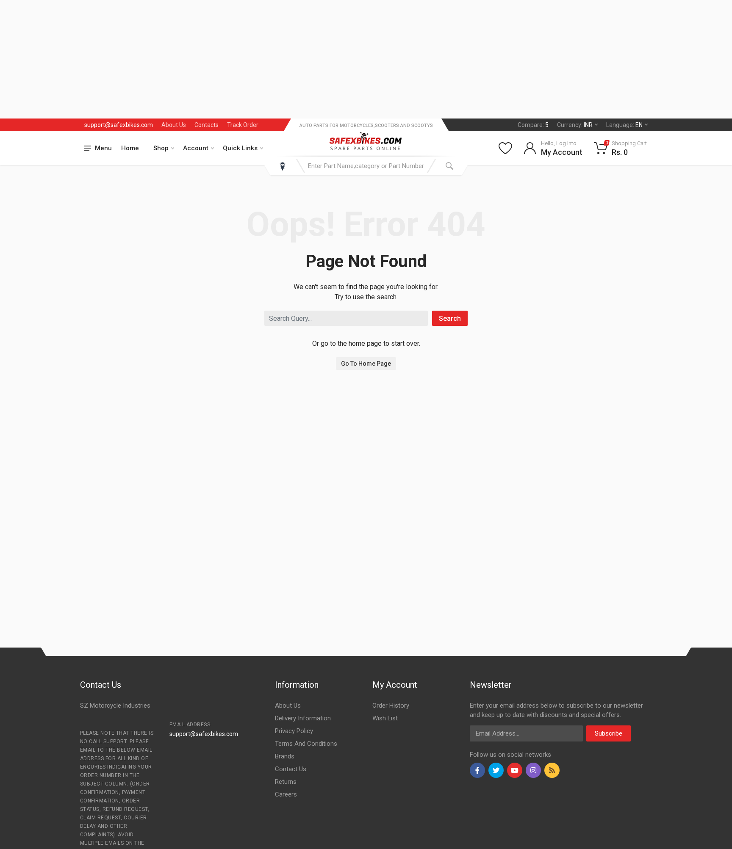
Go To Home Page (366, 363)
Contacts (206, 125)
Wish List (385, 718)
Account (195, 148)
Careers (286, 794)
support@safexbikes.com (118, 125)
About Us (173, 125)
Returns (286, 782)
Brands (284, 756)
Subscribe (608, 733)
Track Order (242, 125)
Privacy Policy (294, 731)
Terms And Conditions (306, 743)
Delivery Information (303, 718)
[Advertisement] (254, 59)
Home (130, 148)
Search (450, 318)
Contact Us (290, 769)
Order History (390, 705)
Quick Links (240, 148)
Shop (161, 148)
